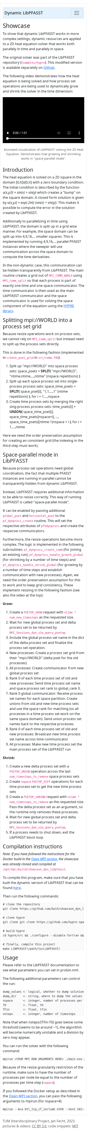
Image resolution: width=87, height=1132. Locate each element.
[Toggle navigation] (77, 13)
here (17, 887)
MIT (75, 1126)
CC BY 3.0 (39, 1126)
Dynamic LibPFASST (23, 13)
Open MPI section (44, 859)
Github (49, 67)
